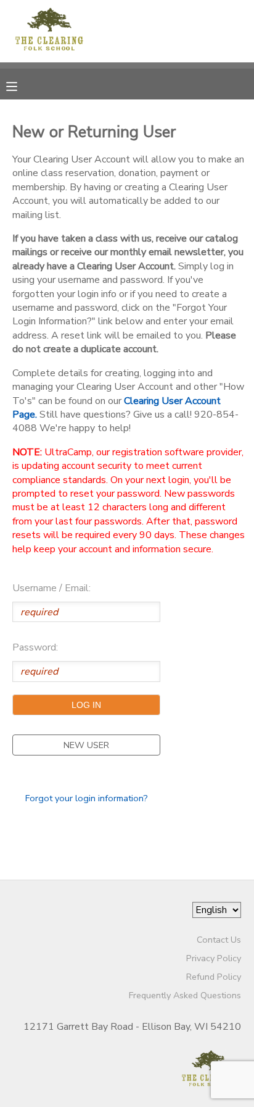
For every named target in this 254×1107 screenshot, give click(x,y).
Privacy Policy (213, 958)
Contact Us (219, 939)
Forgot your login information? (86, 798)
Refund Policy (213, 976)
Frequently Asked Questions (185, 995)
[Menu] (21, 85)
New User (86, 745)
